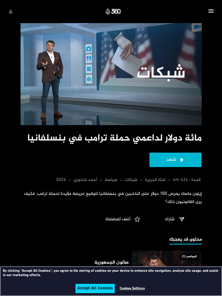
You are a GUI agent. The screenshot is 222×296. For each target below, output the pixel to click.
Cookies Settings (132, 288)
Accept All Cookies (95, 288)
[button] (211, 12)
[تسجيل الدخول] (11, 11)
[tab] (185, 240)
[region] (111, 281)
